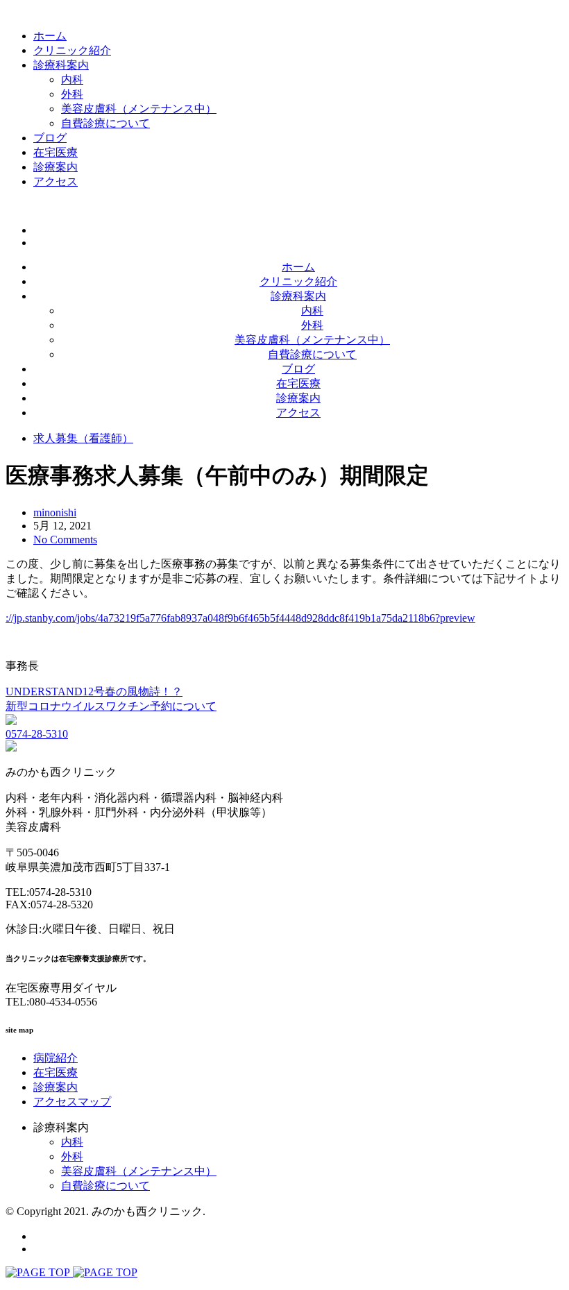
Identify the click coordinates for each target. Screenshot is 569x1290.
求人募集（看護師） (83, 438)
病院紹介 (55, 1058)
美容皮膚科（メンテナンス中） (138, 108)
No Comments (65, 539)
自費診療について (105, 123)
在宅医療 (55, 152)
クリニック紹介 (72, 50)
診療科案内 (61, 65)
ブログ (50, 138)
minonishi (54, 512)
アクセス (55, 181)
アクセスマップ (72, 1101)
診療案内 (55, 167)
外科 (72, 94)
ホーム (50, 36)
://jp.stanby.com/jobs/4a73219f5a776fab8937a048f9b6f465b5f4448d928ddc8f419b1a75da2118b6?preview (240, 618)
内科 (72, 79)
